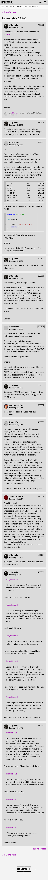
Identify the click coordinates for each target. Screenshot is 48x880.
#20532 (41, 259)
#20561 (41, 555)
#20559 (41, 496)
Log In (40, 2)
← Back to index (9, 12)
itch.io (6, 34)
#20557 (41, 405)
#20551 (41, 385)
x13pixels (13, 25)
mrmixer (9, 733)
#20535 (41, 327)
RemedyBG (9, 7)
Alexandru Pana (16, 405)
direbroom (14, 142)
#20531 (41, 142)
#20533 (41, 276)
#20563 (41, 725)
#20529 (41, 122)
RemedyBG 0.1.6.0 (31, 7)
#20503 (41, 25)
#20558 (41, 422)
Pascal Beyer (15, 422)
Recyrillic (10, 579)
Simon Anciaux (16, 496)
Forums (19, 7)
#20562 (41, 572)
